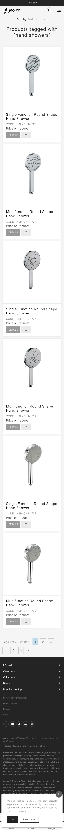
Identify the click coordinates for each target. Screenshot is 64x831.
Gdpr (5, 714)
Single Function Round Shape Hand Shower (31, 116)
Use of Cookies (10, 703)
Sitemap (7, 709)
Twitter (19, 724)
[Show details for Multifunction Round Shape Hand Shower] (32, 173)
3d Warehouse (32, 724)
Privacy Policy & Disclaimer (15, 698)
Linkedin (25, 724)
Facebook (6, 724)
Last (27, 650)
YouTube (12, 724)
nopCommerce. (10, 741)
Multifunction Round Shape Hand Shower (29, 214)
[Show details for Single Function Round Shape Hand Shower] (32, 76)
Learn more (31, 819)
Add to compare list (26, 135)
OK (12, 819)
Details (13, 135)
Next (21, 650)
